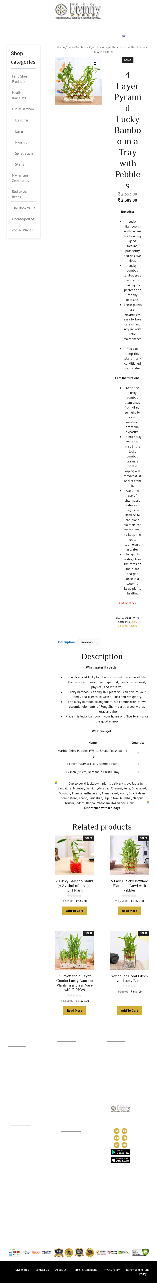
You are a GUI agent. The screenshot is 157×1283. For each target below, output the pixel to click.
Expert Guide (49, 36)
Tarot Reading (69, 1151)
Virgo (11, 1077)
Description (66, 642)
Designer (21, 120)
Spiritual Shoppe (105, 36)
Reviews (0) (89, 642)
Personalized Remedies (98, 26)
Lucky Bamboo (76, 47)
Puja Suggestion (20, 1166)
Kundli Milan (114, 1044)
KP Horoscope (20, 1201)
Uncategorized (23, 219)
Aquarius (13, 1105)
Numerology (128, 26)
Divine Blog (68, 1134)
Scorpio (12, 1088)
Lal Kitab (16, 1207)
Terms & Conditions (85, 1269)
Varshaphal (113, 1055)
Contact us (42, 1269)
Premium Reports (75, 36)
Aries (11, 1049)
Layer (19, 131)
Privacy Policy (116, 1093)
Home (24, 26)
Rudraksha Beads (20, 194)
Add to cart (74, 911)
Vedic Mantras (70, 1166)
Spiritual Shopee (71, 1140)
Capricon (13, 1100)
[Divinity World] (77, 10)
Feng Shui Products (19, 79)
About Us (113, 1078)
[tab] (66, 642)
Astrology (40, 26)
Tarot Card (28, 36)
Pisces (12, 1111)
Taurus (12, 1054)
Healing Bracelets (19, 95)
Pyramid (94, 47)
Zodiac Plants (22, 230)
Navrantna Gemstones (20, 178)
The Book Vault (23, 208)
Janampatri (113, 1050)
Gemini (12, 1060)
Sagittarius (14, 1094)
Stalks (20, 164)
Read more (129, 911)
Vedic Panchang (70, 1145)
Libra (11, 1083)
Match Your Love (64, 26)
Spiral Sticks (24, 153)
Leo (10, 1071)
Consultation (65, 1054)
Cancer (12, 1066)
